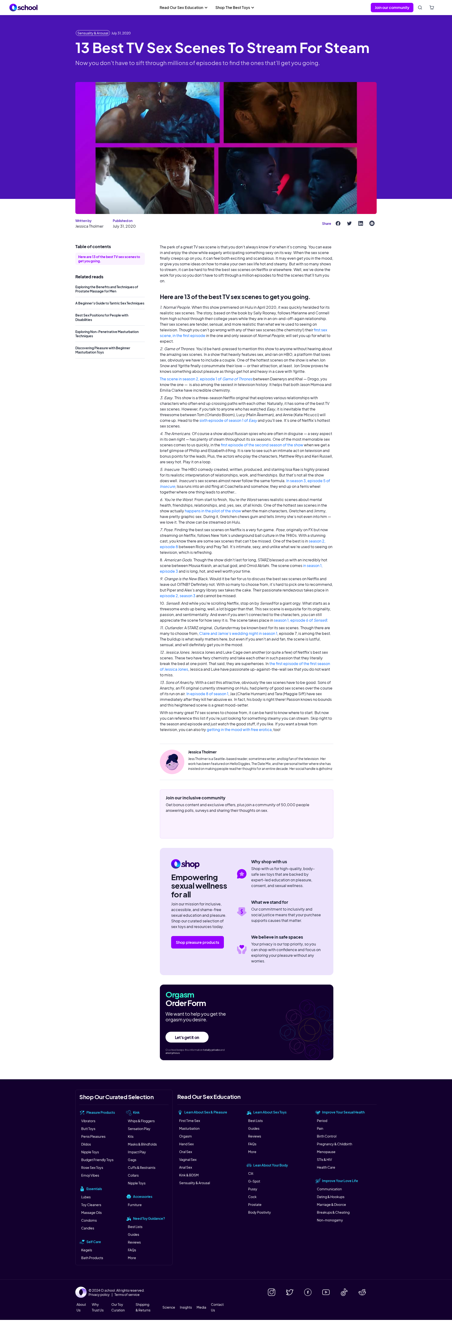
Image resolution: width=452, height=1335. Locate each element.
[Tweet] (349, 223)
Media (201, 1307)
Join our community (392, 7)
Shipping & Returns (143, 1307)
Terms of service (127, 1294)
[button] (183, 7)
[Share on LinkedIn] (360, 223)
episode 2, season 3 (177, 595)
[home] (23, 7)
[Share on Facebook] (338, 223)
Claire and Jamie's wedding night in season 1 (238, 633)
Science (168, 1307)
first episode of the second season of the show (262, 444)
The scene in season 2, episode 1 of (206, 378)
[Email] (372, 223)
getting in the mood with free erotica (239, 729)
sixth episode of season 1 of (228, 420)
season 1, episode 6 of (300, 620)
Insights (186, 1307)
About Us (81, 1307)
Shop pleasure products (197, 942)
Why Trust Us (98, 1307)
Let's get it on (187, 1037)
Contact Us (217, 1307)
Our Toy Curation (118, 1307)
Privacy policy (99, 1294)
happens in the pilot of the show (213, 510)
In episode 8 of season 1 (207, 693)
